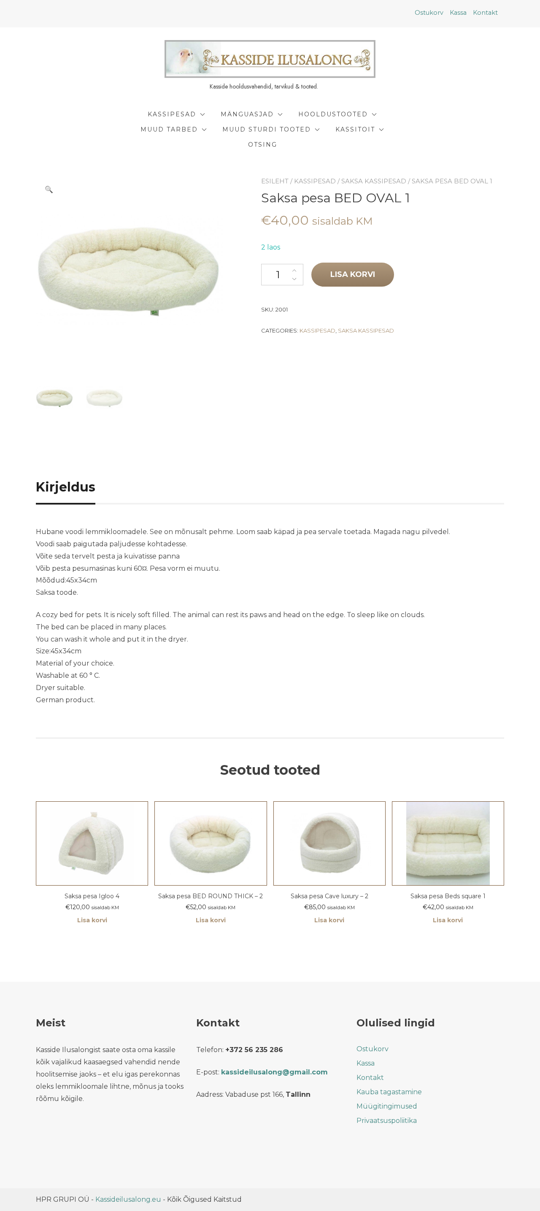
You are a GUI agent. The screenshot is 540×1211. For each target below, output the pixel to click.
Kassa (458, 12)
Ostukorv (429, 12)
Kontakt (485, 12)
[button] (49, 189)
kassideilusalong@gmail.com (274, 1072)
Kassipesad (172, 114)
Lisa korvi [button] (92, 920)
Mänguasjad (247, 114)
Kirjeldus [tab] (65, 487)
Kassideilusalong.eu (128, 1199)
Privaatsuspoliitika (386, 1121)
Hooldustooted (333, 114)
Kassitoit (355, 129)
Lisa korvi (352, 274)
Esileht (275, 181)
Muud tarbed (169, 129)
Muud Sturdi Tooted (266, 129)
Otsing (262, 144)
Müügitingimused (386, 1106)
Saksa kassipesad (373, 181)
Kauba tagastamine (389, 1092)
